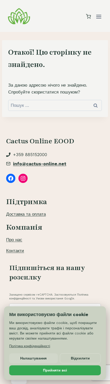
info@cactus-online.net (39, 163)
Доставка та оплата (26, 214)
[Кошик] (88, 16)
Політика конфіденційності (29, 346)
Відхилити (80, 358)
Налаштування (33, 358)
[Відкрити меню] (98, 16)
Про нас (14, 239)
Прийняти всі (55, 370)
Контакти (15, 250)
